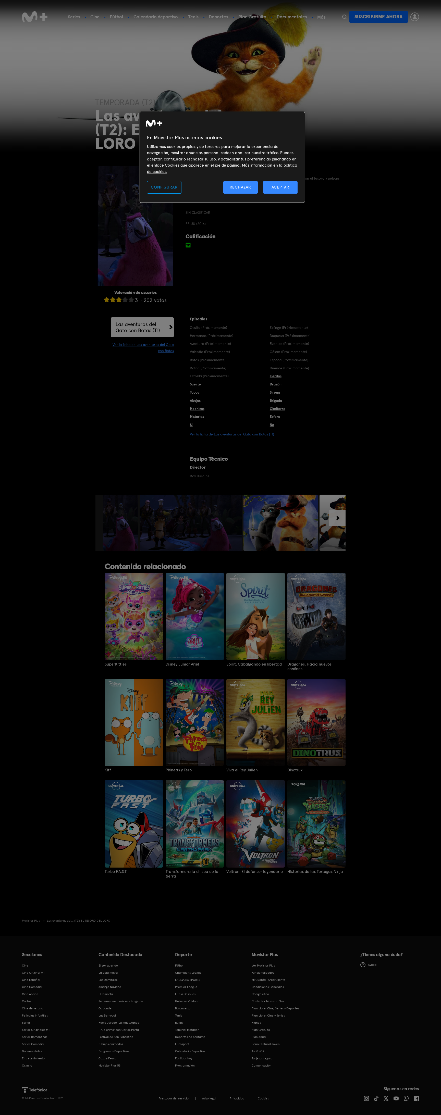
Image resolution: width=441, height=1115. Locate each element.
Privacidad (237, 1098)
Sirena (275, 392)
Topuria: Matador (187, 1030)
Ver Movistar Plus (263, 965)
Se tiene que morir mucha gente (121, 1001)
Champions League (188, 972)
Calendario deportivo (155, 16)
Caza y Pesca (107, 1058)
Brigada (276, 400)
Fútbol (116, 16)
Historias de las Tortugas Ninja (315, 871)
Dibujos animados (111, 1044)
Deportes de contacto (190, 1037)
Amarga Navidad (110, 987)
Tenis (193, 16)
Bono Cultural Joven (266, 1044)
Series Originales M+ (36, 1030)
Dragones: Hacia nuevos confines (309, 666)
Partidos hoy (183, 1058)
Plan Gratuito (252, 16)
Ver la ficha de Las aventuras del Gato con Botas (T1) (232, 434)
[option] (121, 523)
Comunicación (262, 1065)
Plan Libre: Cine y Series (268, 1015)
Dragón (275, 384)
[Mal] (113, 299)
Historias (197, 417)
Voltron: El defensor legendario (254, 871)
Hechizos (197, 409)
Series (74, 16)
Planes (256, 1022)
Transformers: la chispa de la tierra (192, 874)
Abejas (195, 400)
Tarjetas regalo (262, 1058)
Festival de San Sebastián (116, 1037)
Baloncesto (182, 1008)
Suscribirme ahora (378, 17)
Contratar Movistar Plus (268, 1001)
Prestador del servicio (173, 1098)
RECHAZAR (240, 187)
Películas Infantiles (35, 1015)
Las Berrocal (107, 1015)
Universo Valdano (187, 1001)
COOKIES (263, 1098)
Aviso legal (209, 1098)
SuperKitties (116, 664)
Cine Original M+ (33, 972)
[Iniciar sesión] (414, 16)
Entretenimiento (33, 1058)
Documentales (292, 16)
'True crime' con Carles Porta (119, 1030)
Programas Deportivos (114, 1051)
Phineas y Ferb (179, 770)
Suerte (195, 384)
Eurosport (182, 1044)
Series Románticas (34, 1037)
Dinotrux (294, 770)
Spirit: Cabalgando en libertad (254, 664)
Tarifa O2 (258, 1051)
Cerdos (275, 376)
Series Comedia (33, 1044)
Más (321, 17)
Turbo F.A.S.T (116, 871)
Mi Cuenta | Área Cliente (268, 980)
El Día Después (185, 994)
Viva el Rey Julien (242, 770)
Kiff (108, 770)
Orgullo (27, 1065)
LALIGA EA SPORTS (187, 980)
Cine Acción (30, 994)
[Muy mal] (106, 299)
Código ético (260, 994)
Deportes (218, 16)
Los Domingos (108, 980)
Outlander (106, 1008)
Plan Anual (259, 1037)
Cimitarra (277, 409)
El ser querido (108, 965)
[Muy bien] (131, 299)
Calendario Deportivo (190, 1051)
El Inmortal (106, 994)
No (272, 425)
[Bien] (125, 299)
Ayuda (372, 965)
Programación (185, 1065)
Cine (95, 16)
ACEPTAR (280, 187)
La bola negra (108, 972)
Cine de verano (32, 1008)
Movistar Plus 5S (109, 1065)
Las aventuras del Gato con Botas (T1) (138, 327)
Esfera (275, 417)
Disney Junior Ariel (182, 664)
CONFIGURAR (164, 187)
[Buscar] (344, 17)
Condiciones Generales (268, 987)
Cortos (26, 1001)
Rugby (179, 1022)
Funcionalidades (263, 972)
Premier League (186, 987)
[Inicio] (34, 16)
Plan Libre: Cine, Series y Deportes (275, 1008)
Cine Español (31, 980)
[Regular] (119, 299)
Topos (194, 392)
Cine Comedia (32, 987)
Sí (191, 425)
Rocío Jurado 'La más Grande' (119, 1022)
